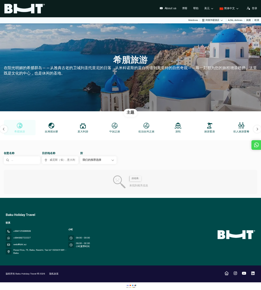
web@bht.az (20, 244)
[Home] (226, 274)
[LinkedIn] (252, 274)
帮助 (196, 8)
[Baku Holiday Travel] (235, 234)
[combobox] (60, 160)
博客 (184, 8)
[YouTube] (244, 274)
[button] (4, 129)
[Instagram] (235, 274)
